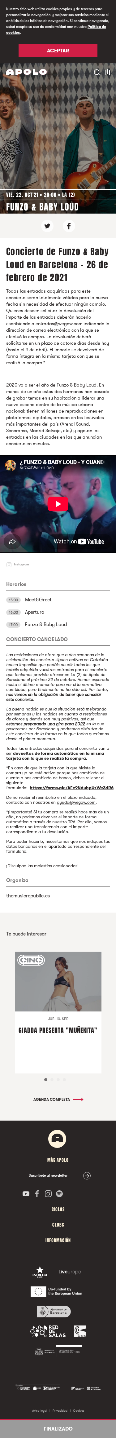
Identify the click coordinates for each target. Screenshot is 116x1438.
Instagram (21, 564)
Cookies (78, 1410)
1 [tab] (45, 1079)
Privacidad (60, 1410)
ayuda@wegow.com (76, 802)
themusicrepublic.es (28, 896)
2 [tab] (52, 1079)
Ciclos (58, 1209)
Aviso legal (39, 1410)
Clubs (58, 1225)
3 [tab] (58, 1079)
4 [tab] (64, 1079)
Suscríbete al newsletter (48, 1175)
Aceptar (58, 51)
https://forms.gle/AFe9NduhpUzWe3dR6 (72, 787)
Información (58, 1240)
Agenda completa (52, 1099)
